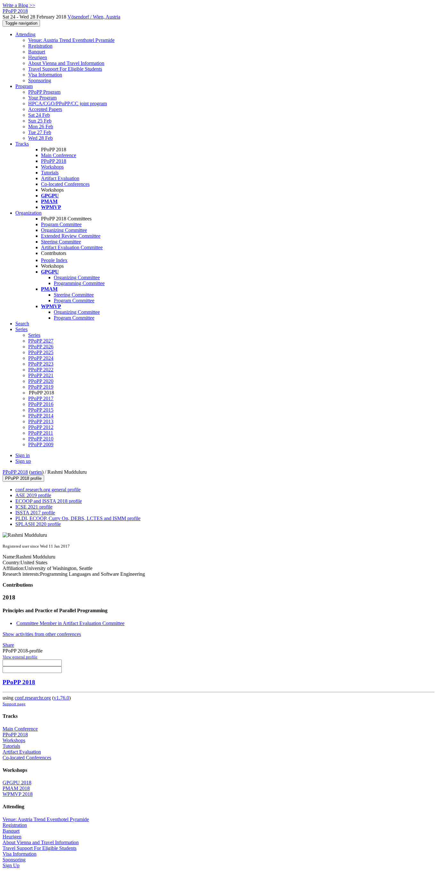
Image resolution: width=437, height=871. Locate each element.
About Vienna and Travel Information (66, 63)
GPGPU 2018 (17, 782)
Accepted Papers (45, 109)
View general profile (20, 656)
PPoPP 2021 (40, 375)
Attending (25, 34)
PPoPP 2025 (40, 352)
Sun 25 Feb (40, 120)
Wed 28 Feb (40, 138)
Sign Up (11, 865)
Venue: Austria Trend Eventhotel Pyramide (71, 40)
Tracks (22, 143)
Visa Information (45, 74)
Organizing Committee (64, 230)
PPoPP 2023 (40, 364)
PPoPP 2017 (40, 398)
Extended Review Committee (70, 236)
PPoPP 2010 (40, 438)
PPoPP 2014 (40, 415)
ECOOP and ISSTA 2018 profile (48, 501)
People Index (54, 260)
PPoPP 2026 (40, 346)
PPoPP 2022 (40, 369)
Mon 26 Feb (40, 126)
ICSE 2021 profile (33, 507)
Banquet (36, 51)
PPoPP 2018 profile (23, 478)
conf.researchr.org (33, 698)
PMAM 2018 (16, 788)
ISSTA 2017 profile (35, 512)
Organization (28, 213)
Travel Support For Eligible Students (65, 69)
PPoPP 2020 (40, 381)
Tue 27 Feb (39, 132)
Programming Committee (79, 283)
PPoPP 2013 (40, 421)
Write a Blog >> (19, 5)
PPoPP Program (44, 92)
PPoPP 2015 (40, 410)
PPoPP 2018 (53, 161)
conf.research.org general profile (48, 489)
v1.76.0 (61, 698)
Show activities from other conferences (42, 634)
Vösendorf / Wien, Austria (94, 17)
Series (34, 335)
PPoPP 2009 (40, 444)
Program (24, 86)
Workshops (52, 167)
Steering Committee (61, 241)
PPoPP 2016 (40, 404)
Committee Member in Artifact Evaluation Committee (70, 623)
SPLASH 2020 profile (38, 524)
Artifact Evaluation (60, 178)
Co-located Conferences (65, 184)
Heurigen (37, 57)
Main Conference (58, 155)
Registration (40, 46)
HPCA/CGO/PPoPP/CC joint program (67, 103)
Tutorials (50, 172)
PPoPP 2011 (40, 433)
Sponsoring (39, 80)
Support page (14, 703)
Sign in (22, 455)
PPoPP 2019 (40, 387)
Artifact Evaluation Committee (72, 247)
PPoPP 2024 (40, 358)
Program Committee (61, 224)
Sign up (23, 461)
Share (8, 645)
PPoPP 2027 (40, 341)
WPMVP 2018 (18, 794)
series (36, 472)
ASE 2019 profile (33, 495)
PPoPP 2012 (40, 427)
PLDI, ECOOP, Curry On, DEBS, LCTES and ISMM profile (77, 518)
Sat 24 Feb (39, 115)
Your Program (42, 97)
